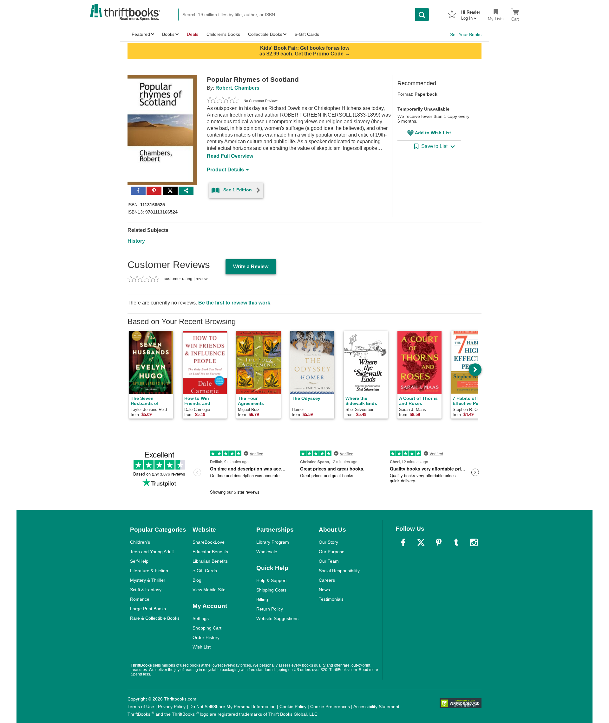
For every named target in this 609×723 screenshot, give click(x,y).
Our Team (329, 561)
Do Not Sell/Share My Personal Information (232, 706)
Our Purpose (331, 551)
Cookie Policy (292, 706)
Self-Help (139, 561)
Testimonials (331, 599)
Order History (206, 637)
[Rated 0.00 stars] (223, 101)
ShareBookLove (209, 542)
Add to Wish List (433, 132)
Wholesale (266, 551)
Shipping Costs (271, 589)
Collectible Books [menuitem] (265, 34)
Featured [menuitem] (141, 34)
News (324, 589)
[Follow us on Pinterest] (438, 542)
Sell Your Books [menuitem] (465, 34)
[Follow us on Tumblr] (456, 542)
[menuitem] (470, 13)
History (136, 241)
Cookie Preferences (330, 706)
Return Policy (269, 608)
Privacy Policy (172, 706)
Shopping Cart (207, 627)
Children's (140, 542)
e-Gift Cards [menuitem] (307, 34)
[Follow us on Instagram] (473, 542)
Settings (201, 618)
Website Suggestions (277, 618)
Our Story (328, 542)
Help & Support (271, 580)
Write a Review (250, 266)
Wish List (202, 646)
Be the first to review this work (234, 302)
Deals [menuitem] (192, 34)
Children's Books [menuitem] (223, 34)
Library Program (272, 542)
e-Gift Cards (205, 570)
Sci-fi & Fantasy (145, 589)
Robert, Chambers (237, 88)
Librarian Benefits (210, 561)
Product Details (225, 169)
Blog (197, 580)
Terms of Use (141, 706)
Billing (262, 599)
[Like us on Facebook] (403, 542)
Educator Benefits (210, 551)
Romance (139, 599)
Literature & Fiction (149, 570)
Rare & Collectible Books (155, 618)
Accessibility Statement (376, 706)
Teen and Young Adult (152, 551)
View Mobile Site (209, 589)
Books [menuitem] (168, 34)
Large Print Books (148, 608)
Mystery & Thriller (147, 580)
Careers (327, 580)
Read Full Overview (230, 156)
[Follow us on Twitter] (421, 542)
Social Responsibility (339, 570)
